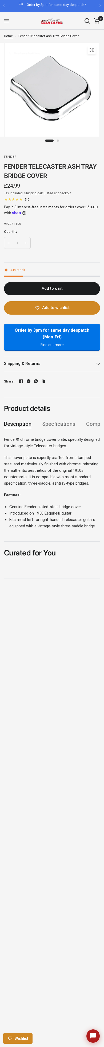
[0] (96, 21)
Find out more (52, 345)
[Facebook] (21, 381)
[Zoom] (92, 50)
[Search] (87, 21)
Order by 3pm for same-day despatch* (56, 5)
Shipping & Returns (22, 363)
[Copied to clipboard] (43, 381)
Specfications (58, 424)
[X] (28, 381)
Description (17, 424)
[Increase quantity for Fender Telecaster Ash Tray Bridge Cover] (26, 243)
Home (8, 36)
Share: (9, 381)
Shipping (30, 193)
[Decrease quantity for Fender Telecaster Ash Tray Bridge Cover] (8, 243)
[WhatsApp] (36, 381)
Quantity (10, 232)
